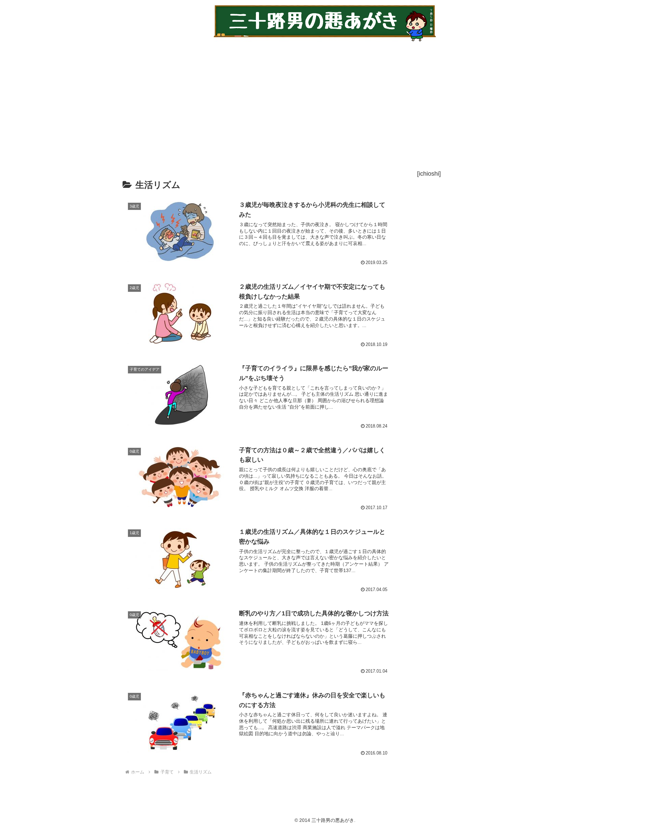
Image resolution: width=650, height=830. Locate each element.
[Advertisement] (315, 105)
